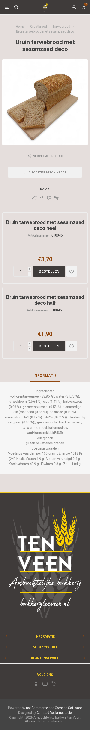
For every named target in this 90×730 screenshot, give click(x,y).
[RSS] (53, 683)
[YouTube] (45, 683)
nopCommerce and (40, 708)
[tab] (45, 376)
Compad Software (68, 708)
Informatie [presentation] (45, 376)
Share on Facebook (41, 198)
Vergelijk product (48, 156)
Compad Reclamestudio (54, 713)
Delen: (45, 189)
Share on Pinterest (48, 198)
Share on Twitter (34, 198)
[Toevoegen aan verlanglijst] (71, 271)
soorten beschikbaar (47, 172)
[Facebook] (36, 683)
